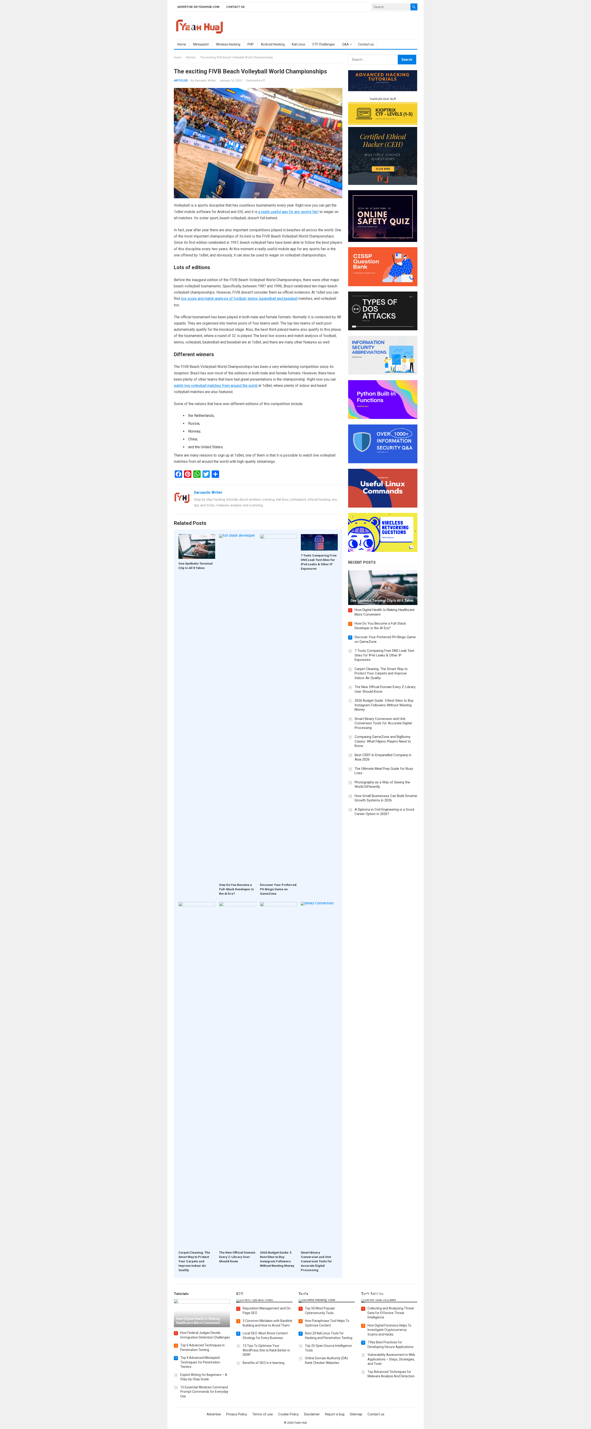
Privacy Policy (236, 1414)
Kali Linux (298, 44)
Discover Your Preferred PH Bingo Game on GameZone (278, 889)
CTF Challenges (323, 44)
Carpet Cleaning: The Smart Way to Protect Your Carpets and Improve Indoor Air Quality (194, 1261)
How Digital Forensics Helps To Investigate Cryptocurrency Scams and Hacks (389, 1330)
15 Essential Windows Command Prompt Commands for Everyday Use (204, 1391)
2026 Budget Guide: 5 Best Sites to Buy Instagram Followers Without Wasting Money (384, 705)
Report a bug (334, 1414)
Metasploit (201, 44)
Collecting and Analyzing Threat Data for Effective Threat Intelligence (391, 1312)
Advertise (214, 1414)
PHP (250, 44)
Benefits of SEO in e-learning (263, 1363)
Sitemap (356, 1414)
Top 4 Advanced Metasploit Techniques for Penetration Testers (200, 1362)
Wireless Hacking (228, 44)
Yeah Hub (300, 1422)
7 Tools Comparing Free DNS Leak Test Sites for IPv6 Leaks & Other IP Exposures (384, 655)
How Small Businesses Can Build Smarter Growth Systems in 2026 (386, 798)
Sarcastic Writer (205, 80)
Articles (191, 57)
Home (181, 44)
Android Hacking (273, 44)
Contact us (235, 7)
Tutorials (181, 1294)
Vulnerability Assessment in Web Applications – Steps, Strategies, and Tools (391, 1359)
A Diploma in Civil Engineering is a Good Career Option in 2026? (384, 811)
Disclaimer (312, 1414)
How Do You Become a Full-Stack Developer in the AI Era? (236, 889)
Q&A (345, 44)
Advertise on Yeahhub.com (198, 7)
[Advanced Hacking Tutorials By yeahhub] (382, 90)
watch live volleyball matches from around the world (215, 385)
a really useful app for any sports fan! (288, 212)
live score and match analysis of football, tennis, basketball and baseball (239, 298)
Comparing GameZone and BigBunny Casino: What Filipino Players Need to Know (383, 741)
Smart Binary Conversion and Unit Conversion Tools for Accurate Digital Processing (316, 1261)
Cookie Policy (288, 1414)
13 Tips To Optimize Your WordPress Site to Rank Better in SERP (266, 1350)
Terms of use (262, 1414)
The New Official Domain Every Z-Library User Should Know (237, 1257)
